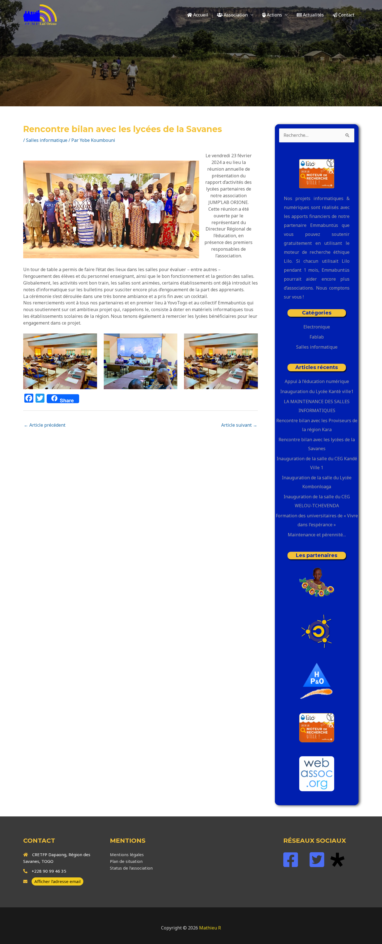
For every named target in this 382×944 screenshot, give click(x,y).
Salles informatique (46, 140)
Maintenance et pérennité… (317, 535)
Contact (345, 15)
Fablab (317, 337)
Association (235, 15)
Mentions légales (127, 854)
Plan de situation (126, 861)
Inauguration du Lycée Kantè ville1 (316, 391)
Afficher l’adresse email (57, 881)
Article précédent (44, 425)
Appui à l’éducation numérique (317, 381)
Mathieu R (210, 928)
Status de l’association (131, 868)
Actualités (313, 15)
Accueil (200, 15)
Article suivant (239, 425)
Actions (274, 15)
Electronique (316, 327)
